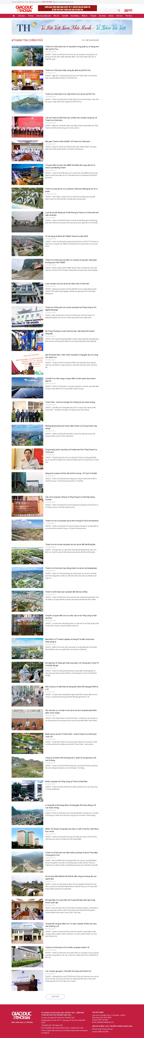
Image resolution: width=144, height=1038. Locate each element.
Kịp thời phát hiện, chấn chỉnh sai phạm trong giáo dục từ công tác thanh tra (71, 356)
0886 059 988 (103, 1032)
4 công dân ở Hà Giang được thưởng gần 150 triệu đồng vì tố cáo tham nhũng (70, 806)
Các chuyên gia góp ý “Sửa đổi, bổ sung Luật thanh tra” (68, 971)
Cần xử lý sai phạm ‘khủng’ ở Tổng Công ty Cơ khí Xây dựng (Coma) (70, 498)
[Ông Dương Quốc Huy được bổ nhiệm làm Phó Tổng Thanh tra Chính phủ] (27, 458)
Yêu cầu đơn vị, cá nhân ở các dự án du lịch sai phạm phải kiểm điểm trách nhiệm (71, 711)
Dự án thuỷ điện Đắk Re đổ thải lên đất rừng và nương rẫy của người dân (70, 877)
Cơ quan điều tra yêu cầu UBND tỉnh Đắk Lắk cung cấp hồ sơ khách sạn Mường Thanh (70, 166)
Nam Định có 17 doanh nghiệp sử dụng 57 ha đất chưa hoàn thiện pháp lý (69, 640)
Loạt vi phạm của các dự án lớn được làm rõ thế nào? (67, 284)
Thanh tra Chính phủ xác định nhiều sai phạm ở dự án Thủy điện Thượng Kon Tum (71, 854)
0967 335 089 (103, 1020)
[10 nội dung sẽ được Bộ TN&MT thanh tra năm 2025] (27, 245)
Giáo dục (21, 16)
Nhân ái (84, 16)
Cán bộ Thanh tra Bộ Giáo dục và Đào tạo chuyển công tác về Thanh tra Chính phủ (71, 119)
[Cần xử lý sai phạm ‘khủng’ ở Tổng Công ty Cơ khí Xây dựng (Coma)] (27, 506)
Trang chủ (14, 16)
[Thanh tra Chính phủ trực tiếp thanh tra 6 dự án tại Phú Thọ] (27, 103)
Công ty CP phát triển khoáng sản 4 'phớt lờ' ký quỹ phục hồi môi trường (70, 759)
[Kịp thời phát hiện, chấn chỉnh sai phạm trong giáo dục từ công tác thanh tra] (27, 364)
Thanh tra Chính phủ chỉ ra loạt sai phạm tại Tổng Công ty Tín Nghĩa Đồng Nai (70, 308)
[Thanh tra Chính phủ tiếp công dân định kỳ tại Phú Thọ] (27, 79)
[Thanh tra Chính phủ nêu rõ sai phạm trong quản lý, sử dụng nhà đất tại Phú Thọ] (27, 55)
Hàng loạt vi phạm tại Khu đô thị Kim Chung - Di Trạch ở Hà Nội (71, 473)
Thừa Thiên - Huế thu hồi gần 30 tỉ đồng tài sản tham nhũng (70, 402)
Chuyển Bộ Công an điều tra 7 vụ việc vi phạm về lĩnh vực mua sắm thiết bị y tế (70, 925)
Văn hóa (119, 16)
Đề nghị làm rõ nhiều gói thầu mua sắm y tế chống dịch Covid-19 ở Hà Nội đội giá (72, 664)
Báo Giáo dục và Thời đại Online (24, 9)
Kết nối (56, 16)
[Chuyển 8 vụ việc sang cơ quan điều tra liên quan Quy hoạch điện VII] (27, 387)
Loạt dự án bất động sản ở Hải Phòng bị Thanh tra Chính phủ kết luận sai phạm (72, 214)
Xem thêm (55, 997)
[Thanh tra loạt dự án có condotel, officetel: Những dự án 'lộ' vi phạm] (27, 198)
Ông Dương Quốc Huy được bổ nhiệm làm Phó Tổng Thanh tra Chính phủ (71, 451)
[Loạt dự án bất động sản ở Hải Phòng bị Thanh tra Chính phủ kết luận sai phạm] (27, 221)
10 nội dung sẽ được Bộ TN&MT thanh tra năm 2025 (66, 236)
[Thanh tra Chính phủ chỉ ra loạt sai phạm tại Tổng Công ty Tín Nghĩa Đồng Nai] (27, 316)
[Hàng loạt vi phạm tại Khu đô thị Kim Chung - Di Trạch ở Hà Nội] (27, 482)
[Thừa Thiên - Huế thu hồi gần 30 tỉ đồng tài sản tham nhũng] (27, 411)
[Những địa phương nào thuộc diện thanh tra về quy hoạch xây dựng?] (27, 435)
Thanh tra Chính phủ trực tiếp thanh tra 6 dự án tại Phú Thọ (70, 94)
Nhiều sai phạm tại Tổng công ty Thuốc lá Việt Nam (66, 782)
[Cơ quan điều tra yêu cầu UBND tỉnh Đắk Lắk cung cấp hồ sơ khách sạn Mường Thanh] (27, 174)
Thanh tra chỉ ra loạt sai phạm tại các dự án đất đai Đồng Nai (70, 544)
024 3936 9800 (105, 1018)
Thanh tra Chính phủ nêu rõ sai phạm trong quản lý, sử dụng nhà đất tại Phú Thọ (72, 48)
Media (111, 16)
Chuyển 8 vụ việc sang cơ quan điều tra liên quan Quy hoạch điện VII (70, 380)
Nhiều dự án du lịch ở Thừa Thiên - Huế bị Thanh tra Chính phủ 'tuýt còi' (70, 735)
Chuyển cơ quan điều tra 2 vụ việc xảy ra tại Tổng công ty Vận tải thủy (71, 617)
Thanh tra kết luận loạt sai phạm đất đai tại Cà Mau (66, 592)
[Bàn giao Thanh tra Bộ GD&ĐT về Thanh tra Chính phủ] (27, 150)
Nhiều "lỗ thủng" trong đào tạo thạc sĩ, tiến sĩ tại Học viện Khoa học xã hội (72, 830)
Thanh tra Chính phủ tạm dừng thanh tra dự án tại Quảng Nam (71, 568)
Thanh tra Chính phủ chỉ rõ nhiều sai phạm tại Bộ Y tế (67, 947)
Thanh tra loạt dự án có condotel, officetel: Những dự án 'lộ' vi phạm (71, 190)
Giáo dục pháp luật (43, 16)
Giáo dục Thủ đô (128, 10)
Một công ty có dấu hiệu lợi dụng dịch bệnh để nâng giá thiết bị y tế (71, 688)
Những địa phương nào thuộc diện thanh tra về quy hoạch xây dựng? (71, 427)
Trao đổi (65, 16)
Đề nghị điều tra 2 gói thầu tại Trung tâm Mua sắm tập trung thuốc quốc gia (70, 901)
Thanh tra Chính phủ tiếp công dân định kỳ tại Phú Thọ (68, 70)
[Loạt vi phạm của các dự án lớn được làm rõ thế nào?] (27, 293)
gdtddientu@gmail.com (66, 2)
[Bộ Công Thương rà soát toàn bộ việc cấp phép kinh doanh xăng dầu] (27, 340)
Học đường (75, 16)
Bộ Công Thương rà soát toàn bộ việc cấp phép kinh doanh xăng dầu (70, 332)
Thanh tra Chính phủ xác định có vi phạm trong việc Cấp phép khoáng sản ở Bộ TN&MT (71, 261)
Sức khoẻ (102, 16)
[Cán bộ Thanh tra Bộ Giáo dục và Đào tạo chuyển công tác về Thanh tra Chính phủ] (27, 127)
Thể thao (128, 16)
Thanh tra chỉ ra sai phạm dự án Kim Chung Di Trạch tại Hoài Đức (72, 521)
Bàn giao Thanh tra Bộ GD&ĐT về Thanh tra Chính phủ (67, 141)
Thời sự (31, 16)
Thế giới (93, 16)
